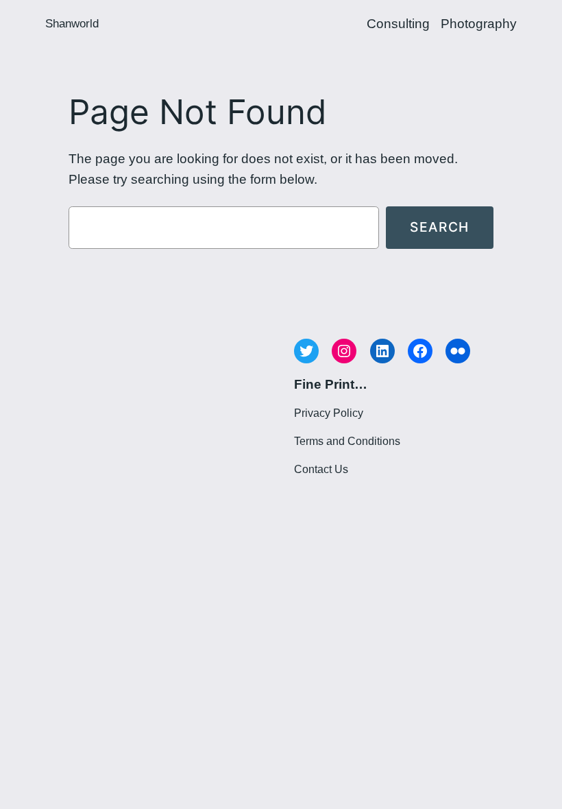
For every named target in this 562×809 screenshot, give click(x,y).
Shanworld (72, 23)
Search (439, 227)
